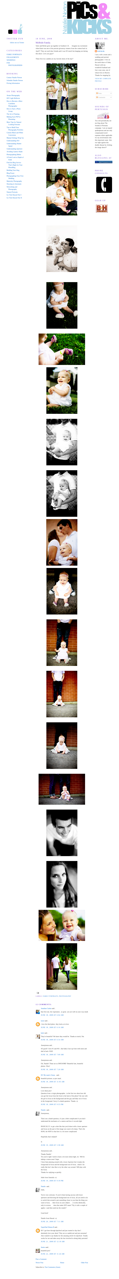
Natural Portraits (12, 192)
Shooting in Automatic (14, 184)
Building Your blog (13, 170)
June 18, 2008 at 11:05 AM (52, 1082)
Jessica (43, 1247)
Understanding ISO (13, 141)
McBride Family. (43, 42)
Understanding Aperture (14, 149)
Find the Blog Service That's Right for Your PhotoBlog (14, 165)
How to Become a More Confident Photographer (14, 103)
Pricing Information (13, 83)
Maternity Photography (14, 181)
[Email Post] (37, 993)
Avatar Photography (13, 95)
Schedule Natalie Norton (15, 80)
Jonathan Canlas (46, 1008)
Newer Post (39, 1263)
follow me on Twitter (17, 43)
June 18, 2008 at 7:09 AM (52, 1055)
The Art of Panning (13, 114)
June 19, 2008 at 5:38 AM (52, 1145)
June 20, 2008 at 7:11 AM (52, 1221)
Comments (101, 97)
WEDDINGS (11, 60)
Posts (100, 93)
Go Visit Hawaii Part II (14, 198)
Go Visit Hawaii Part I (14, 195)
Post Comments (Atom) (52, 1267)
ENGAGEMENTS (13, 57)
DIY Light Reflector (13, 98)
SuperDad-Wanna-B (47, 1227)
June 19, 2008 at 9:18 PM (52, 1181)
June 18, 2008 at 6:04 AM (52, 1015)
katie (42, 1033)
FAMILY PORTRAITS (14, 54)
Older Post (84, 1263)
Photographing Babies (14, 154)
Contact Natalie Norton (14, 77)
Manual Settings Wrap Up (15, 138)
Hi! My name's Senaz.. (48, 1075)
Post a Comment (41, 1259)
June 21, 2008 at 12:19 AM (53, 1241)
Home (62, 1263)
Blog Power (10, 173)
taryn (42, 1021)
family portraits (50, 996)
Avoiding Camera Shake (15, 152)
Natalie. (43, 1110)
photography (65, 996)
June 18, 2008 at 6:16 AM (52, 1027)
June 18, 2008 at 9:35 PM (52, 1104)
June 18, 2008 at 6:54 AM (52, 1040)
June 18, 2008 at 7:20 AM (52, 1069)
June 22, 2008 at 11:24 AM (52, 1254)
